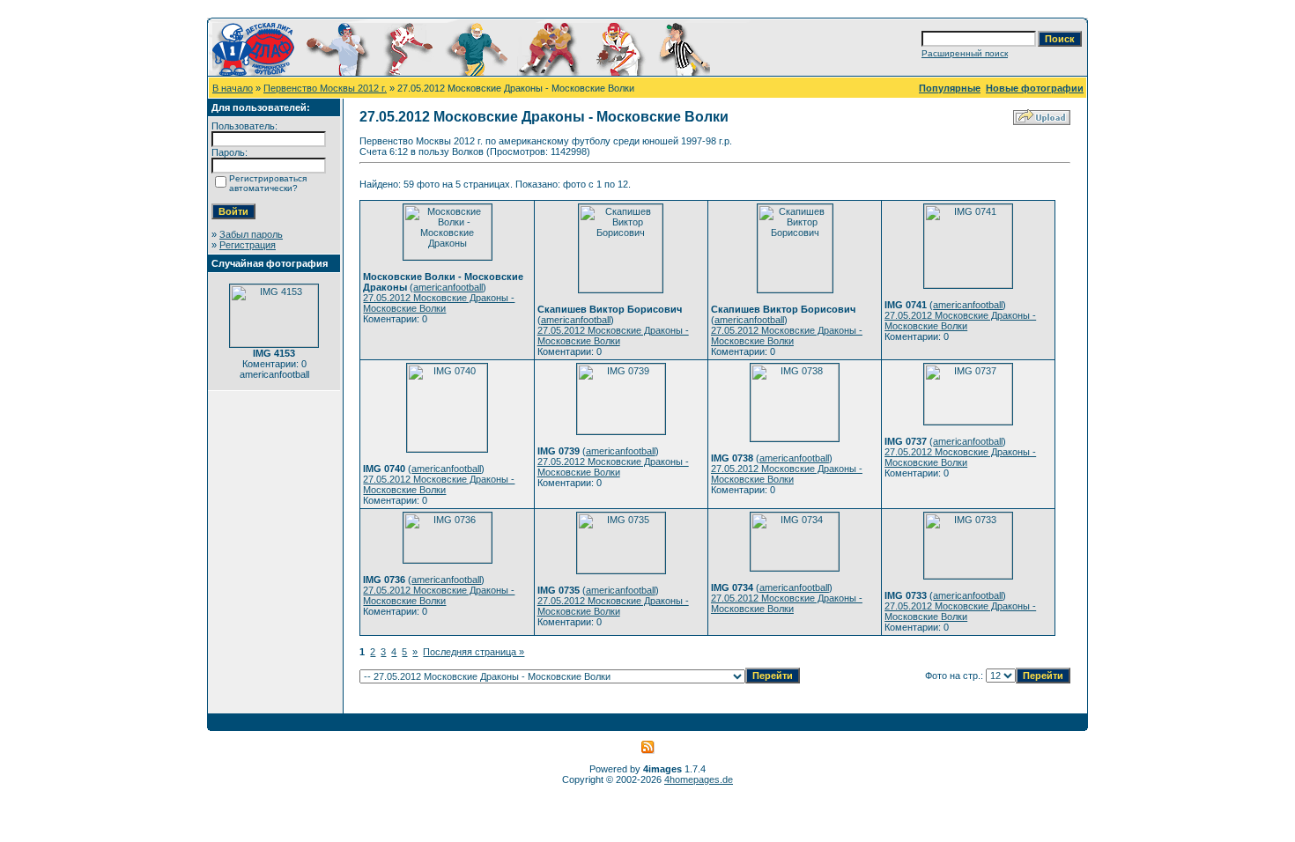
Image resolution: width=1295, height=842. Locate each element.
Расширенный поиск (964, 53)
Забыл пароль (251, 234)
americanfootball (448, 287)
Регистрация (247, 245)
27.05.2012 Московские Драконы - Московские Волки (438, 303)
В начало (232, 88)
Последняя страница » (473, 651)
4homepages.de (698, 779)
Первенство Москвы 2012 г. (325, 88)
